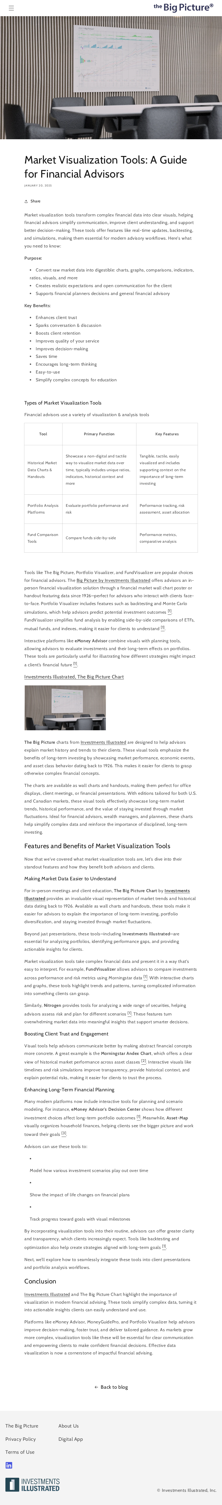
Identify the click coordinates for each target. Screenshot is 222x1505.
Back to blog (114, 1387)
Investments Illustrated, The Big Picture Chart (74, 677)
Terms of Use (19, 1452)
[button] (11, 8)
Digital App (70, 1439)
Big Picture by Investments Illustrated (114, 580)
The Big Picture (21, 1426)
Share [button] (36, 201)
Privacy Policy (20, 1439)
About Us (68, 1426)
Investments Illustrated (103, 742)
